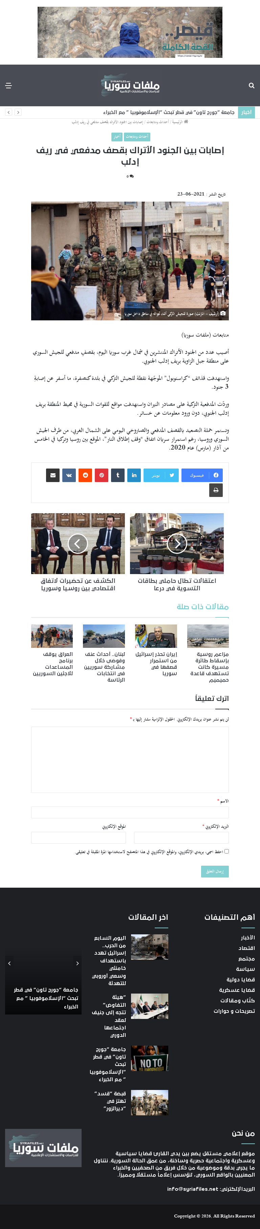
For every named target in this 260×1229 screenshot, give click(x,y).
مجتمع (246, 958)
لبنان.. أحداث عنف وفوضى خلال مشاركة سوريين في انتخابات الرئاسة (104, 667)
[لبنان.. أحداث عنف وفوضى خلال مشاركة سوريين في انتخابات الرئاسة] (104, 636)
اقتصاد (246, 948)
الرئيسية (178, 122)
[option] (43, 964)
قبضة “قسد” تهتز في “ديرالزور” (110, 1101)
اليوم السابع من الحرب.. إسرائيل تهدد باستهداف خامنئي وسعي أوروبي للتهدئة (109, 961)
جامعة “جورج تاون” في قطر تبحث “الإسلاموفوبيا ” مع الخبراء (169, 112)
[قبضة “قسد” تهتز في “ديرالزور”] (149, 1102)
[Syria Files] (130, 85)
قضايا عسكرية (237, 990)
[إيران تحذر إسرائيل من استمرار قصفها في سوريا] (156, 636)
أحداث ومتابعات (158, 122)
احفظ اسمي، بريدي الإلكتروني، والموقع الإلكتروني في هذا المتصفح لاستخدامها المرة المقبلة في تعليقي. (148, 852)
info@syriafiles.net (192, 1189)
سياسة (245, 969)
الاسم (223, 801)
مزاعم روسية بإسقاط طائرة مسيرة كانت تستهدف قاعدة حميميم (209, 667)
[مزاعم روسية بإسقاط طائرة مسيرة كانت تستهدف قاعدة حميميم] (208, 636)
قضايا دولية (240, 979)
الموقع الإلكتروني (114, 827)
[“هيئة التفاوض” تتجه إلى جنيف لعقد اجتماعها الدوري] (149, 1006)
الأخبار (248, 937)
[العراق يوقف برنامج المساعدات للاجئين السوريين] (52, 636)
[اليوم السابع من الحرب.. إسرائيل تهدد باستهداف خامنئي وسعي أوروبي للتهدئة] (149, 947)
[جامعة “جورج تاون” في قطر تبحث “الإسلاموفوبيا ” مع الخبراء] (149, 1058)
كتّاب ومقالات (237, 1000)
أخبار (117, 136)
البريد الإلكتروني (215, 827)
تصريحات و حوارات (234, 1011)
